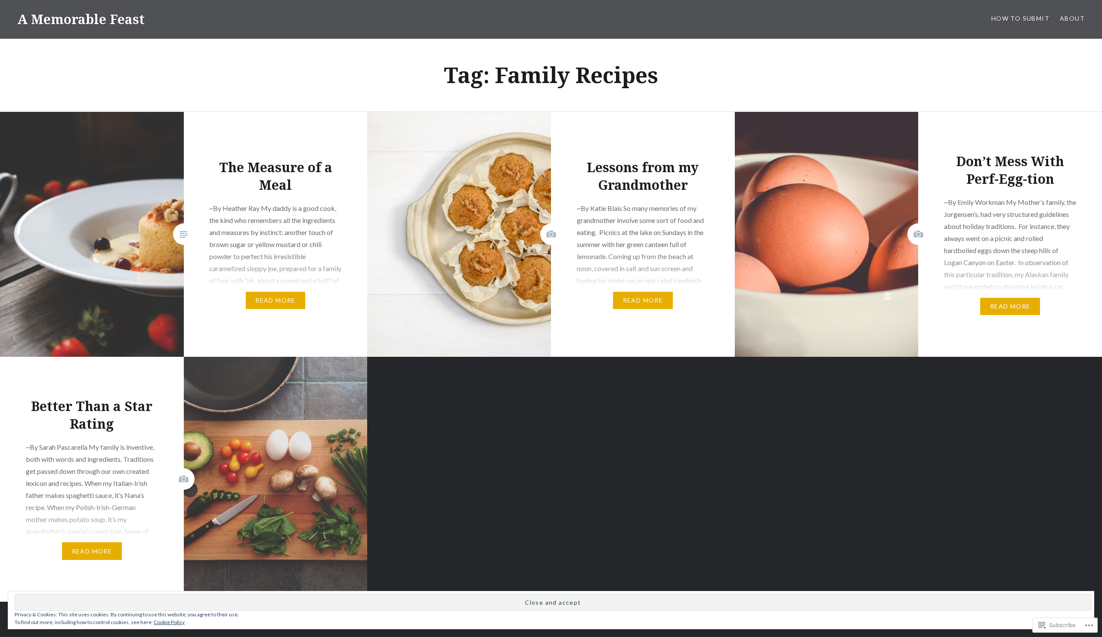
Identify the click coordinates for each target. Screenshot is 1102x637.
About (1072, 18)
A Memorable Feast (81, 19)
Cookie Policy (169, 622)
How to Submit (1020, 18)
